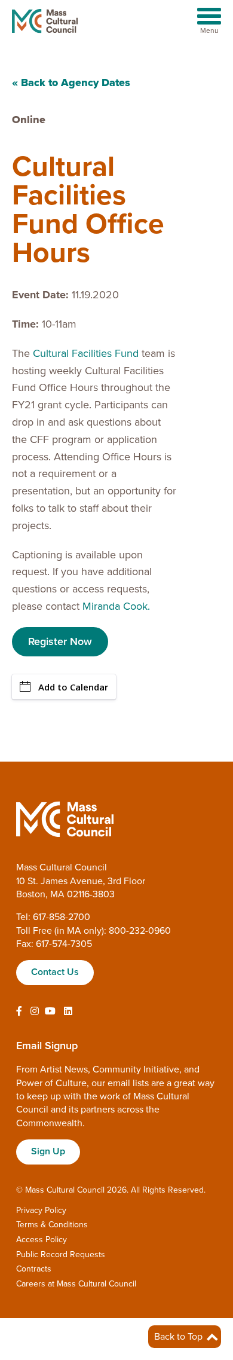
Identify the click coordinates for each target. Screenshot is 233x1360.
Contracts (33, 1269)
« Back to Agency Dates (71, 82)
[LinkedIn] (68, 1011)
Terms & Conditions (52, 1225)
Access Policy (41, 1239)
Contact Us (55, 972)
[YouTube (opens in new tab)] (50, 1011)
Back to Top (179, 1337)
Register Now (60, 641)
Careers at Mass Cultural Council (76, 1284)
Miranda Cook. (116, 606)
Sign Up (48, 1151)
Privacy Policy (41, 1210)
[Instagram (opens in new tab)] (34, 1011)
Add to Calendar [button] (73, 687)
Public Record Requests (60, 1254)
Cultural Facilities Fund (86, 353)
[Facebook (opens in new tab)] (19, 1011)
